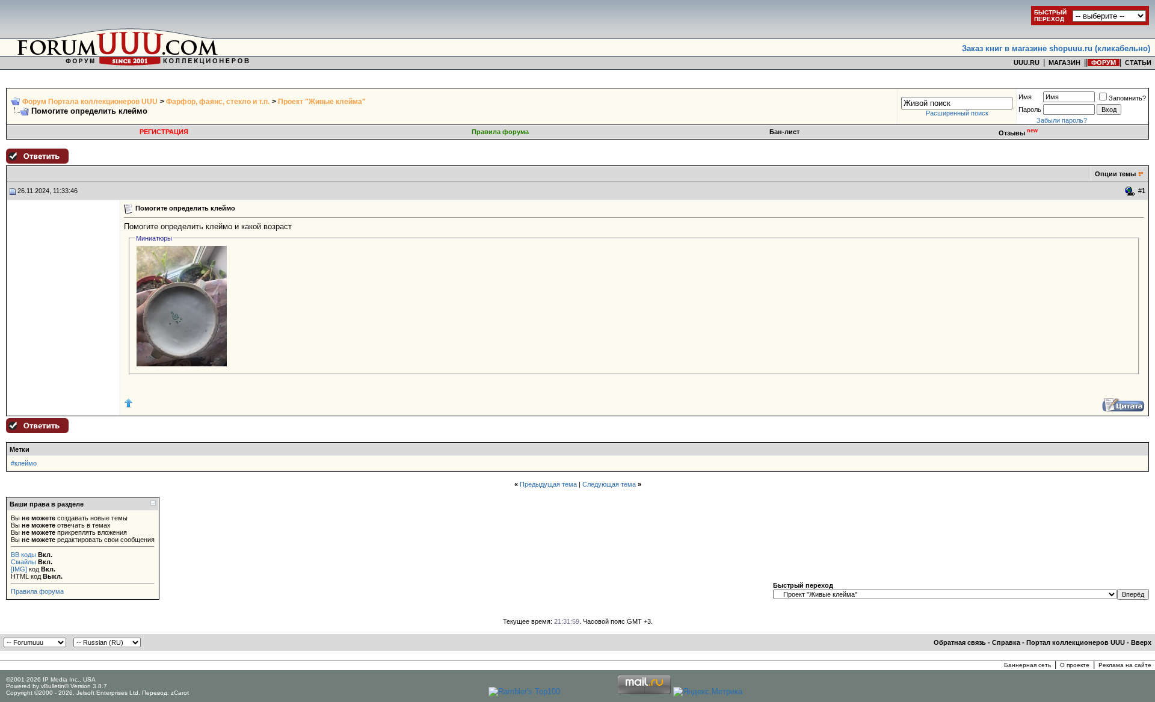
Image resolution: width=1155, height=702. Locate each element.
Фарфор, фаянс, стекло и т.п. (218, 101)
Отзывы (1018, 133)
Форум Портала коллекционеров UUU (90, 101)
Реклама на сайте (1125, 665)
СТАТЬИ (1138, 62)
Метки (19, 449)
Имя (1025, 96)
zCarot (180, 692)
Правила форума (500, 131)
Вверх (1141, 642)
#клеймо (24, 463)
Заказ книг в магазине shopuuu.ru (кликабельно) (1056, 48)
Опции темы (1115, 173)
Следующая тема (609, 484)
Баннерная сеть (1027, 665)
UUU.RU (1026, 62)
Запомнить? (1127, 98)
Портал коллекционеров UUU (1075, 642)
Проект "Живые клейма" (322, 101)
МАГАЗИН (1064, 62)
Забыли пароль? (1061, 120)
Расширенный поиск (957, 113)
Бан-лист (784, 131)
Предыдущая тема (548, 484)
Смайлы (23, 561)
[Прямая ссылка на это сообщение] (1130, 191)
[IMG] (19, 569)
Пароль (1029, 109)
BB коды (23, 554)
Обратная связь (960, 642)
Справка (1006, 642)
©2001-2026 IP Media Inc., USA (51, 679)
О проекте (1074, 665)
